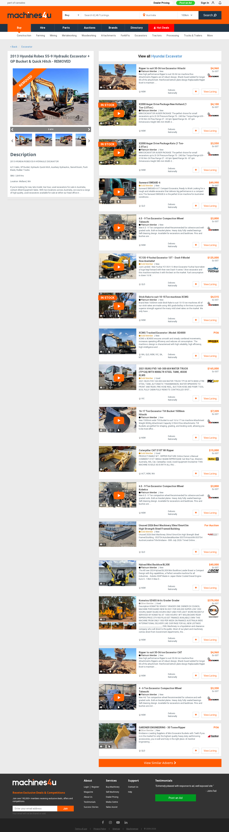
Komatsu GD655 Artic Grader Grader (159, 600)
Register (95, 786)
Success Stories (91, 807)
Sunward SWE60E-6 (149, 182)
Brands (113, 27)
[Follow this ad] (196, 91)
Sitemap (116, 829)
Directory (137, 27)
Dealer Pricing (112, 797)
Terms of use (81, 829)
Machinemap (132, 829)
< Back (13, 46)
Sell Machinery (112, 792)
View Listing (210, 91)
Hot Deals (162, 27)
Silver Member (147, 603)
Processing (173, 35)
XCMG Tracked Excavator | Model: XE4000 (162, 332)
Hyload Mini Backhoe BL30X (154, 564)
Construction (24, 35)
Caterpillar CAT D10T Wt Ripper (156, 450)
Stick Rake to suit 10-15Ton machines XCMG (163, 297)
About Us (88, 796)
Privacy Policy (100, 829)
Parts (66, 27)
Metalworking (69, 35)
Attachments (108, 35)
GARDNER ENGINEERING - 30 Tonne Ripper (162, 727)
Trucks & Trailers (193, 35)
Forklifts (125, 35)
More (210, 35)
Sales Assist (112, 807)
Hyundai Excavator (166, 56)
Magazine (88, 791)
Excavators (141, 35)
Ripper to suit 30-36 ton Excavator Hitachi (162, 68)
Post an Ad (186, 3)
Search (208, 15)
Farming (40, 35)
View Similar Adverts (159, 763)
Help (130, 792)
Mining (53, 35)
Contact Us (133, 787)
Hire (42, 27)
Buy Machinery (112, 787)
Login (86, 786)
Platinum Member (149, 71)
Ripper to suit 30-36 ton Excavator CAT (160, 652)
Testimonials (90, 802)
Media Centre (112, 802)
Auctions (89, 27)
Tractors (157, 35)
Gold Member (147, 185)
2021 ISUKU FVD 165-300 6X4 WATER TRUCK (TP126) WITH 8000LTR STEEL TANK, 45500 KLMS (163, 372)
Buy (19, 27)
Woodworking (89, 35)
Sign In (205, 2)
